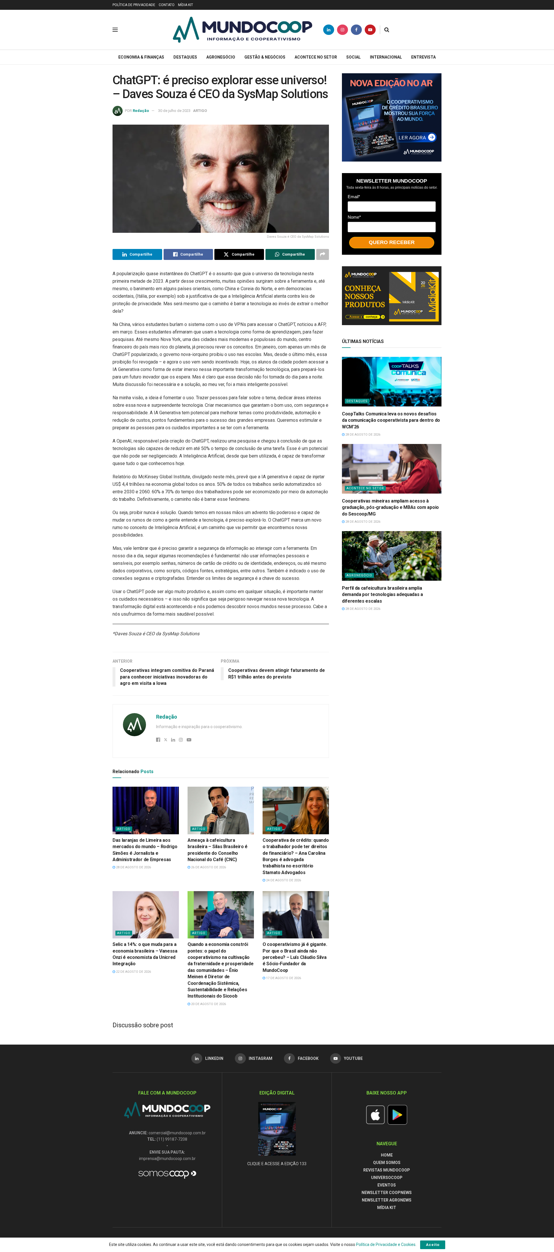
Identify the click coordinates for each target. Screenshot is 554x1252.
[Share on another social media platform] (322, 254)
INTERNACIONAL (386, 57)
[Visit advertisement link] (391, 117)
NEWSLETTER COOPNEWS (387, 1192)
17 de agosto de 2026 (283, 978)
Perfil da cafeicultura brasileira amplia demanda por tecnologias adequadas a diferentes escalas (382, 594)
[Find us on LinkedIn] (328, 30)
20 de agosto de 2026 (208, 1004)
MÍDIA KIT (185, 5)
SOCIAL (353, 57)
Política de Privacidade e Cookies (385, 1244)
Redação (141, 110)
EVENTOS (386, 1185)
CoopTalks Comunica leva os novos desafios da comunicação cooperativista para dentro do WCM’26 (391, 420)
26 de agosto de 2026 (208, 867)
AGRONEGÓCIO (220, 57)
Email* (354, 196)
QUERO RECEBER (392, 242)
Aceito (432, 1244)
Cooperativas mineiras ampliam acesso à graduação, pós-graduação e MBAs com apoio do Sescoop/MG (390, 507)
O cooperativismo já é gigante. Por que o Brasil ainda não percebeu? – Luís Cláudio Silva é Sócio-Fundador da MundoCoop (295, 957)
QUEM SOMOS (386, 1162)
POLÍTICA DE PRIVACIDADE (134, 5)
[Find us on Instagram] (342, 30)
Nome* (354, 217)
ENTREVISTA (423, 57)
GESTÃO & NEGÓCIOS (264, 57)
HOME (387, 1155)
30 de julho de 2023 (174, 110)
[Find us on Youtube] (370, 30)
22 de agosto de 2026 (133, 972)
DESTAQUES (185, 57)
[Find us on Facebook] (356, 30)
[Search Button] (386, 30)
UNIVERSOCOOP (387, 1177)
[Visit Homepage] (242, 30)
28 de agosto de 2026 (133, 867)
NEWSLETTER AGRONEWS (386, 1200)
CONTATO (167, 5)
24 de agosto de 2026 (283, 880)
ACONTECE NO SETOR (316, 57)
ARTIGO (200, 110)
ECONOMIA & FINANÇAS (141, 57)
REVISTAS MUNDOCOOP (386, 1170)
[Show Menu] (115, 30)
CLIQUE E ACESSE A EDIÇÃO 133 (276, 1163)
